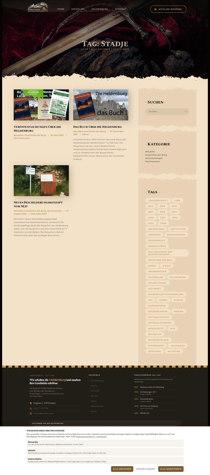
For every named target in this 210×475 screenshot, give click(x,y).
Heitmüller (155, 277)
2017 (150, 212)
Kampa (163, 300)
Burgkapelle (156, 240)
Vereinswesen (54, 211)
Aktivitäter (178, 229)
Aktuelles (18, 135)
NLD (172, 328)
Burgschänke (157, 246)
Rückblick (154, 334)
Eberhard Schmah (160, 260)
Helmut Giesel (157, 283)
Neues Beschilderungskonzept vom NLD (38, 205)
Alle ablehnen (122, 469)
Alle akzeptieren (171, 469)
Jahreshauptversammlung (165, 294)
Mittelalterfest (159, 317)
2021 (163, 217)
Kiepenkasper (157, 306)
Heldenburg (178, 277)
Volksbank (178, 345)
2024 (151, 223)
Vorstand (154, 351)
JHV (150, 300)
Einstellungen (146, 469)
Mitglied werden (97, 406)
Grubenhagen (157, 271)
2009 (177, 200)
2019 (174, 212)
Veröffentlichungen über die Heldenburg (37, 129)
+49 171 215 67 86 (41, 408)
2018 (162, 212)
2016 (174, 206)
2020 (151, 217)
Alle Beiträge (101, 49)
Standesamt (156, 345)
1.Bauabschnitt (158, 200)
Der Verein (95, 391)
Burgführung (176, 235)
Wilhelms (174, 351)
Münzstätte (156, 328)
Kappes (178, 300)
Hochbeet (154, 288)
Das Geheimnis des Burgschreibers (160, 253)
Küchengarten (158, 311)
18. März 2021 (57, 135)
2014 (150, 206)
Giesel (152, 266)
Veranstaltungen (154, 158)
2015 (162, 206)
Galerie (94, 401)
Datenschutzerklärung (85, 436)
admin (85, 134)
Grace (167, 266)
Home (84, 49)
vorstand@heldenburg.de (44, 413)
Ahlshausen (156, 229)
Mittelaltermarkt (160, 323)
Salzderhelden (158, 340)
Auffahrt (154, 235)
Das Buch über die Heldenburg (97, 127)
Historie (94, 386)
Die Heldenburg (97, 380)
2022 (175, 217)
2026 (163, 223)
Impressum (101, 436)
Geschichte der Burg (35, 135)
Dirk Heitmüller (22, 138)
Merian (179, 311)
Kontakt (94, 411)
